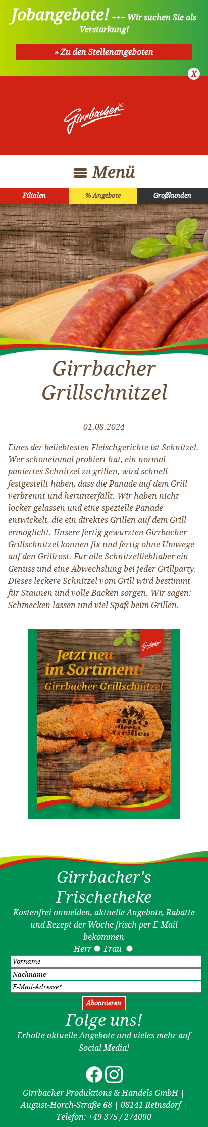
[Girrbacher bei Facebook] (94, 1080)
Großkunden (172, 195)
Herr (82, 948)
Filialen (34, 195)
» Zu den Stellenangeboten (104, 51)
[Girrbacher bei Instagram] (114, 1080)
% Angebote (103, 195)
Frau (113, 948)
